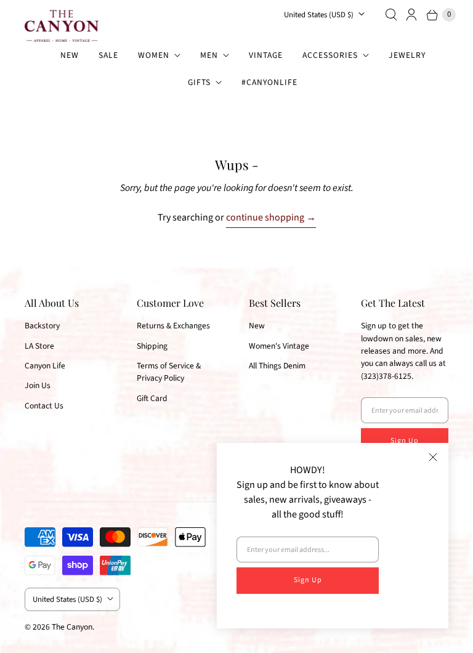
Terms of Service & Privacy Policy (169, 372)
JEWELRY (407, 55)
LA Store (39, 346)
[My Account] (412, 15)
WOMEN (153, 55)
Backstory (42, 325)
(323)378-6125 (386, 376)
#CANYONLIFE (269, 82)
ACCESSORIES (330, 55)
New (257, 325)
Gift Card (152, 398)
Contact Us (44, 406)
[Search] (391, 15)
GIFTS (199, 82)
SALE (108, 55)
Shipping (152, 346)
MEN (209, 55)
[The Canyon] (62, 26)
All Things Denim (277, 365)
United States (319, 14)
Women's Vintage (279, 346)
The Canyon (72, 627)
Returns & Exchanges (173, 325)
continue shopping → (271, 217)
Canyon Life (45, 365)
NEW (69, 55)
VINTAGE (266, 55)
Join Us (38, 385)
